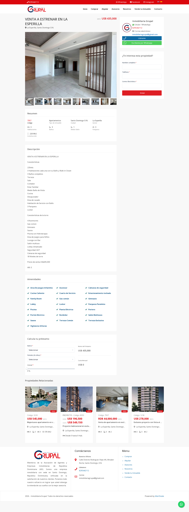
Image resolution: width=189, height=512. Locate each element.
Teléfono (126, 72)
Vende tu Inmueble (143, 9)
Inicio (85, 9)
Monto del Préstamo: (84, 346)
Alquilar (105, 9)
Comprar (94, 9)
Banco (30, 346)
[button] (29, 101)
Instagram (149, 2)
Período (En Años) (34, 355)
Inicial (30, 365)
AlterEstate (159, 496)
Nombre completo (129, 63)
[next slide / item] (115, 65)
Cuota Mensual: (83, 360)
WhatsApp (122, 2)
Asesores (116, 9)
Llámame (142, 38)
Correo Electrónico (129, 81)
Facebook (136, 2)
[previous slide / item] (26, 65)
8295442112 (34, 2)
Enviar (142, 93)
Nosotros (127, 9)
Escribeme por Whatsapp (142, 43)
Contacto (158, 9)
